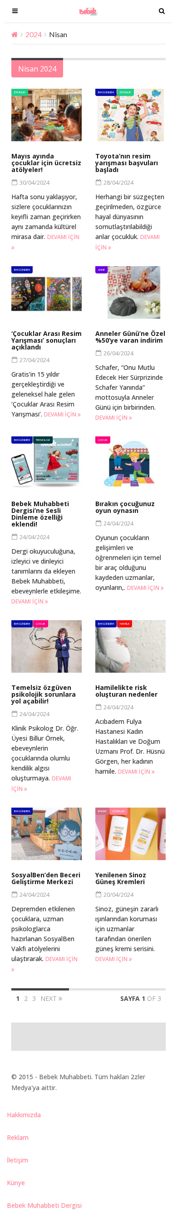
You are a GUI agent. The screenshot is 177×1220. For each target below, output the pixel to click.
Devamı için (61, 414)
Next (49, 998)
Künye (16, 1182)
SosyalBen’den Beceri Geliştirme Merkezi (45, 878)
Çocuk (103, 439)
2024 (33, 34)
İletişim (17, 1160)
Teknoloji (43, 439)
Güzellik (118, 811)
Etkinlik (19, 92)
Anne (101, 269)
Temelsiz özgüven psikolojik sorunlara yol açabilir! (43, 694)
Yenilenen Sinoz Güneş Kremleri (120, 878)
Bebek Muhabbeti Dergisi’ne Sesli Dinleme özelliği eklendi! (40, 513)
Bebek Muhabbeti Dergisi (44, 1205)
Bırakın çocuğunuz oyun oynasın (125, 507)
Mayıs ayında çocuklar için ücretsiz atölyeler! (46, 163)
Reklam (18, 1137)
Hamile (124, 623)
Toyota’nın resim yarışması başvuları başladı (126, 163)
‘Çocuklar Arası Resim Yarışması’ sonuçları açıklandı (46, 340)
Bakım (102, 811)
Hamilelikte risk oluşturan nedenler (126, 691)
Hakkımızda (24, 1114)
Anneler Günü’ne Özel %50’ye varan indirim (130, 336)
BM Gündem (106, 92)
